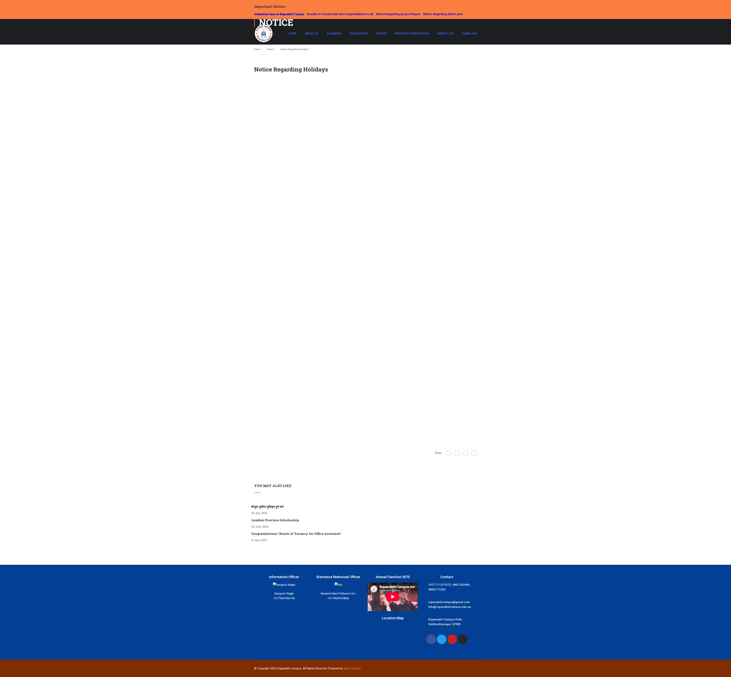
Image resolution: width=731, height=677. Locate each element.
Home (293, 33)
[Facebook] (448, 453)
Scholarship (359, 33)
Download (469, 33)
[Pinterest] (474, 453)
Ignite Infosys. (352, 668)
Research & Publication (412, 33)
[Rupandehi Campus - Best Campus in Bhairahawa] (263, 35)
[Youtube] (452, 639)
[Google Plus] (457, 453)
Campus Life (445, 33)
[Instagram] (462, 639)
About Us (311, 33)
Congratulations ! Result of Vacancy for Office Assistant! (296, 534)
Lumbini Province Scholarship (275, 520)
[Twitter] (465, 453)
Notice (381, 33)
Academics (334, 33)
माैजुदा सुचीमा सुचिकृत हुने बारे (267, 507)
